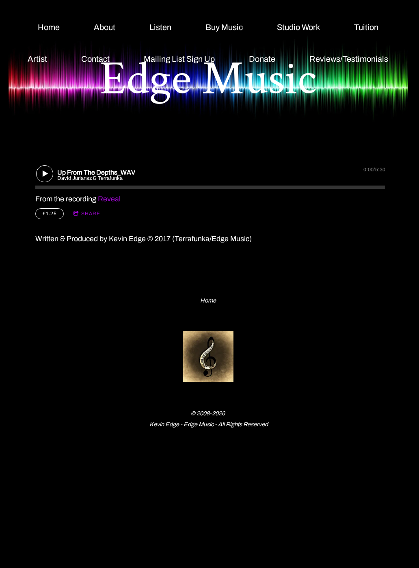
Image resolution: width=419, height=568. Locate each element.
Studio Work (298, 27)
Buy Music (224, 27)
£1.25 (50, 213)
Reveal (109, 199)
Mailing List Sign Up (179, 58)
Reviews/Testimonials (348, 58)
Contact (95, 58)
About (104, 27)
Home (49, 27)
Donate (262, 58)
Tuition (366, 27)
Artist (37, 58)
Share (90, 213)
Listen (160, 27)
